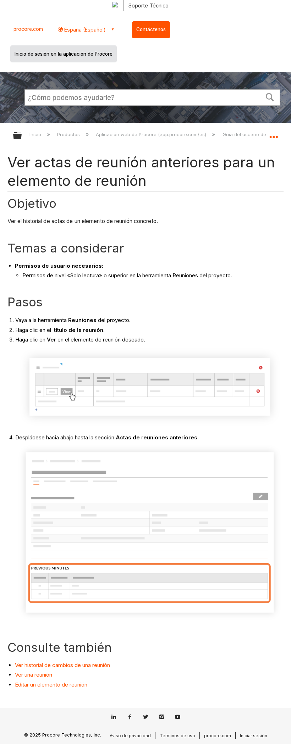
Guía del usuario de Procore (254, 134)
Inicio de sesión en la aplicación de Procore (63, 54)
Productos (69, 134)
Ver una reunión (33, 674)
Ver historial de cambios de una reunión (62, 665)
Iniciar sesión (253, 735)
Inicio (36, 134)
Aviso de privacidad (130, 735)
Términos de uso (177, 735)
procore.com (28, 29)
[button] (270, 96)
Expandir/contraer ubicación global (273, 133)
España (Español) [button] (84, 30)
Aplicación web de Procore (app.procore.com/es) (152, 134)
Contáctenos (151, 29)
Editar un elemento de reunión (51, 684)
